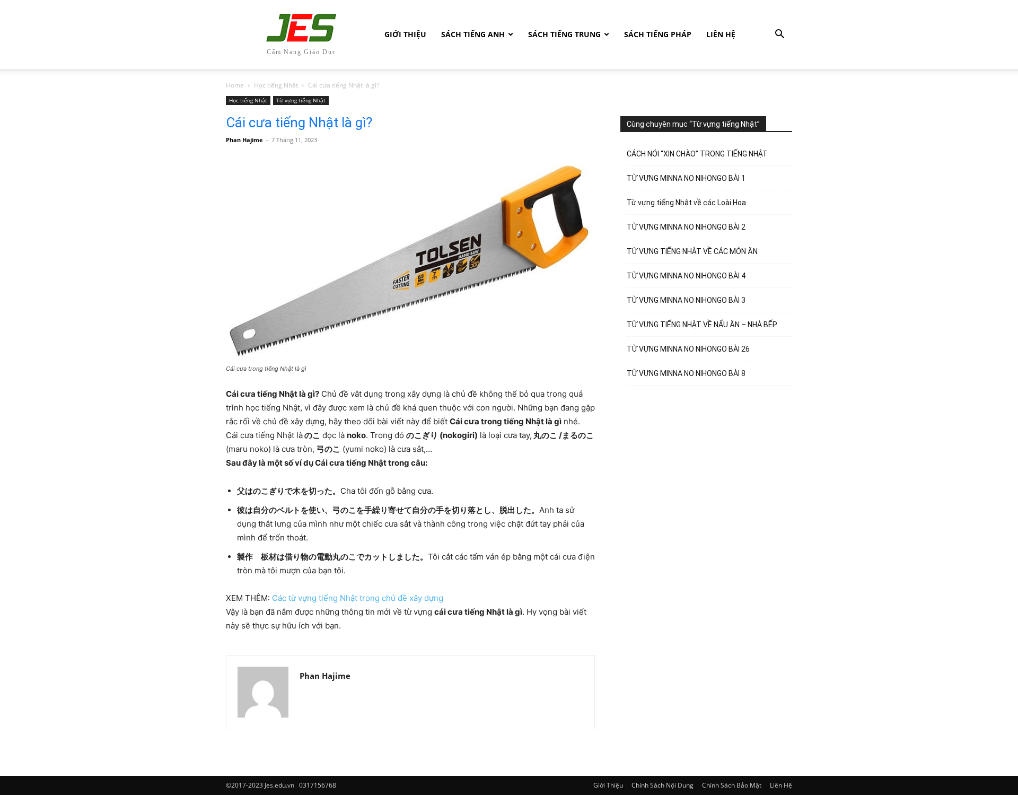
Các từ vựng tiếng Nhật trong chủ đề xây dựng (357, 598)
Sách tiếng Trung (564, 34)
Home (235, 85)
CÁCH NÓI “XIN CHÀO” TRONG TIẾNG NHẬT (697, 154)
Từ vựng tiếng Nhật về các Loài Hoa (686, 202)
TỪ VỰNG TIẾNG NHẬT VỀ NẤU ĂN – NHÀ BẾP (702, 324)
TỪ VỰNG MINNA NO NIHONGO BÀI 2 (686, 227)
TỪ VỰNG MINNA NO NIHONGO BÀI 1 (686, 178)
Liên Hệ (720, 34)
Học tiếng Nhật (276, 85)
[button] (779, 35)
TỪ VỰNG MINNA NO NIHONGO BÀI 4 (686, 276)
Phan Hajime (244, 140)
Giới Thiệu (405, 34)
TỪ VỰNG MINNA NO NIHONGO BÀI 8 (686, 373)
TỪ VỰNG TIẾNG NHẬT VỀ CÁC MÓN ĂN (692, 251)
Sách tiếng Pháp (657, 34)
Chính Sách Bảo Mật (731, 785)
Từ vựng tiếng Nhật (301, 100)
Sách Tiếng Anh (473, 34)
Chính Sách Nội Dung (662, 785)
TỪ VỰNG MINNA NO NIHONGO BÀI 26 (688, 349)
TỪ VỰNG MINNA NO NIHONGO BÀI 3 (686, 300)
